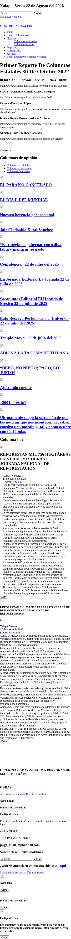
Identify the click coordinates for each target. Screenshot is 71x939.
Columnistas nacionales (19, 168)
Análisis (11, 53)
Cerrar (4, 741)
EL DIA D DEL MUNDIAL (24, 200)
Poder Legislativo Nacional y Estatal (27, 56)
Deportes (12, 47)
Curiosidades (14, 50)
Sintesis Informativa (17, 35)
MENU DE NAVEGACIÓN (16, 26)
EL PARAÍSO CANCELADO (26, 185)
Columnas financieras (18, 171)
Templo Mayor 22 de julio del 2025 (31, 338)
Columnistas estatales (18, 165)
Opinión (11, 38)
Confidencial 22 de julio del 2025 (29, 264)
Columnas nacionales (25, 41)
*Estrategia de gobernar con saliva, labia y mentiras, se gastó (31, 246)
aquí (62, 866)
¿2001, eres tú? (13, 402)
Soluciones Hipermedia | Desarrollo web (22, 872)
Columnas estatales (24, 44)
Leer (3, 597)
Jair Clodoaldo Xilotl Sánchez (26, 230)
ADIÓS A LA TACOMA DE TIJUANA (34, 353)
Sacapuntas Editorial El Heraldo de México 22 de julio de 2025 (31, 301)
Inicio (10, 31)
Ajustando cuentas (16, 387)
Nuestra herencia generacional (27, 215)
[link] (13, 481)
